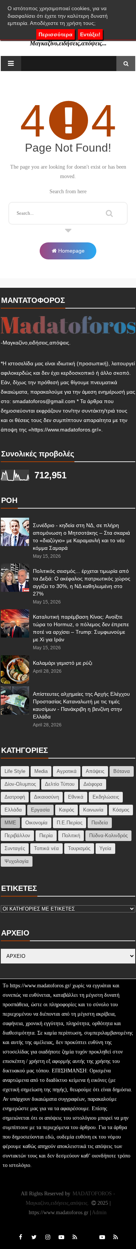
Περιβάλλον (17, 835)
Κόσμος (121, 810)
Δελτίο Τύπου (59, 784)
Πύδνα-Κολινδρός (108, 835)
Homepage (71, 251)
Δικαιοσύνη (46, 797)
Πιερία (46, 835)
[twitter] (34, 1237)
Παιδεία (99, 822)
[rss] (74, 1237)
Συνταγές (15, 848)
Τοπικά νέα (46, 848)
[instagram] (47, 1237)
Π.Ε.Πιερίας (69, 822)
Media (41, 771)
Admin (99, 1212)
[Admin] (88, 1229)
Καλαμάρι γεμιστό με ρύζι (62, 663)
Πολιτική (71, 835)
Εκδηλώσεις (106, 797)
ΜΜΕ (10, 822)
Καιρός (66, 810)
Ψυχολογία (17, 861)
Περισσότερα (56, 34)
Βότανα (121, 771)
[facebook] (20, 1237)
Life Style (15, 771)
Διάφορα (92, 784)
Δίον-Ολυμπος (20, 784)
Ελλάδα (13, 810)
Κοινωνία (93, 810)
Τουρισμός (79, 848)
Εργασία (40, 810)
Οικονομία (36, 822)
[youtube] (61, 1237)
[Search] (109, 212)
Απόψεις (95, 771)
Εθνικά (75, 797)
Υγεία (105, 848)
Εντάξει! (90, 34)
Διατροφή (15, 797)
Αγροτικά (67, 771)
